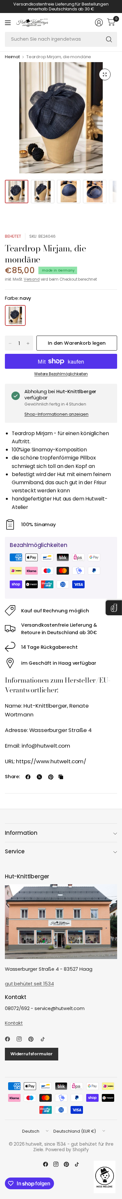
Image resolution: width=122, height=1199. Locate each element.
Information (21, 833)
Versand (32, 279)
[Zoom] (105, 74)
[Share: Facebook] (28, 777)
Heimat (12, 57)
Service (15, 851)
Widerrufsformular (31, 1054)
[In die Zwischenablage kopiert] (61, 777)
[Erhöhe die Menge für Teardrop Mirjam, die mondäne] (28, 343)
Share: (12, 776)
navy (15, 315)
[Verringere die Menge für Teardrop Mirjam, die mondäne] (10, 343)
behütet (13, 236)
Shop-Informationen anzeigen (56, 414)
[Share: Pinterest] (51, 777)
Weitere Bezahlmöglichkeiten (61, 374)
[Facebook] (10, 1039)
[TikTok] (45, 1039)
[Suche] (109, 39)
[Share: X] (39, 777)
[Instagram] (22, 1039)
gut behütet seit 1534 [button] (29, 983)
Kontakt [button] (14, 1023)
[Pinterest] (33, 1039)
